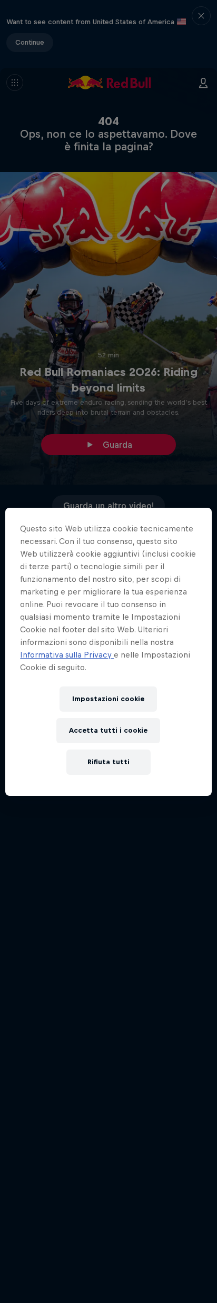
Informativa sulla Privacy (67, 654)
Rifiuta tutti (108, 762)
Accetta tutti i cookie (108, 730)
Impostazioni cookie (108, 699)
